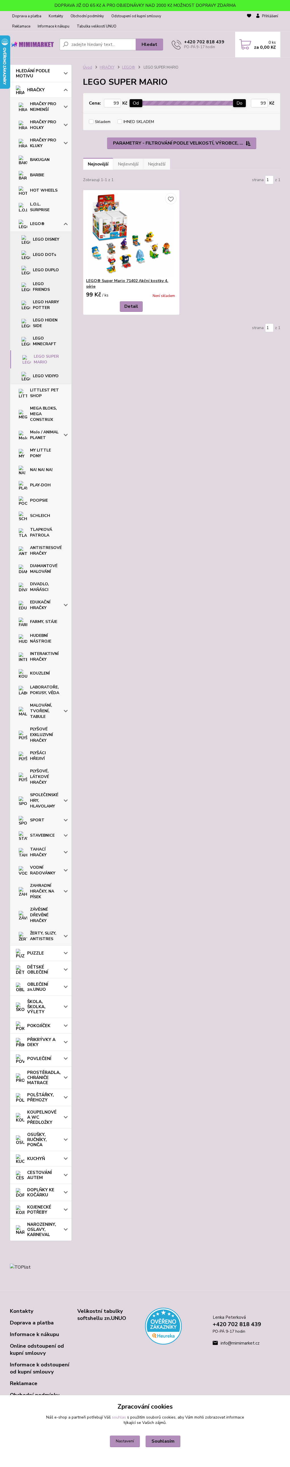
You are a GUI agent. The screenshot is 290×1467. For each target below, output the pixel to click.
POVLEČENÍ (39, 1058)
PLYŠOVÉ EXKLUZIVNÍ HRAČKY (41, 734)
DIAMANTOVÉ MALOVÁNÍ (43, 568)
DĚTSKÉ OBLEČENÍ (37, 969)
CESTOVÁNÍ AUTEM (39, 1175)
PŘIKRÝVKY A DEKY (41, 1042)
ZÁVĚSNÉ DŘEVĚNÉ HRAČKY (39, 915)
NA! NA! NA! (41, 469)
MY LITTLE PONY (40, 453)
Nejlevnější (128, 164)
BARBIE (37, 175)
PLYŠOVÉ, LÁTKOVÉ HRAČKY (39, 776)
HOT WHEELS (43, 190)
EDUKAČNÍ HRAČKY (40, 604)
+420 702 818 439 (204, 42)
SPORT (37, 820)
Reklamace (21, 26)
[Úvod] (32, 44)
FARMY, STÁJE (43, 621)
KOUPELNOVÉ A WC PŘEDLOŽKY (42, 1117)
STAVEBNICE (42, 835)
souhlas (119, 1417)
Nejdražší (156, 164)
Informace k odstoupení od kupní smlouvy (39, 1368)
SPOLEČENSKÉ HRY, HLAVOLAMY (44, 800)
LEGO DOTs (44, 254)
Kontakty (56, 16)
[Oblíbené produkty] (249, 21)
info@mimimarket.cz (240, 1343)
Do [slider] (239, 103)
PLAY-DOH (40, 485)
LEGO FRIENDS (41, 286)
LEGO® (37, 223)
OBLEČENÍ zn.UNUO (37, 986)
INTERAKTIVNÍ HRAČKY (44, 656)
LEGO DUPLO (46, 270)
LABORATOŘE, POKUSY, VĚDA (44, 690)
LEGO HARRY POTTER (46, 304)
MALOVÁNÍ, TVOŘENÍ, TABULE (41, 711)
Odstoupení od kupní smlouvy (136, 16)
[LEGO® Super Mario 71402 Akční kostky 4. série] (131, 234)
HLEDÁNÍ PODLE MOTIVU (33, 73)
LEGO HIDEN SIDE (45, 322)
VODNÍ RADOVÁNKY (42, 870)
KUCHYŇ (36, 1158)
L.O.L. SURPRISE (40, 207)
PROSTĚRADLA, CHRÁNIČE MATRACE (44, 1078)
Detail (131, 306)
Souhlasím (163, 1441)
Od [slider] (136, 103)
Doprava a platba (26, 16)
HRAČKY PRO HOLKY (43, 124)
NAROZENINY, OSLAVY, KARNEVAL (41, 1229)
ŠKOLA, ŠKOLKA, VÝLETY (36, 1007)
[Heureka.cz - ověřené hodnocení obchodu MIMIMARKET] (163, 1326)
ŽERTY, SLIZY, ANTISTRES (43, 936)
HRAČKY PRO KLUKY (43, 143)
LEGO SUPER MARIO (46, 359)
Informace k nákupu (53, 26)
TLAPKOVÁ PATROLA (41, 532)
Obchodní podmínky (87, 16)
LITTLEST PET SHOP (44, 392)
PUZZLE (35, 953)
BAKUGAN (40, 159)
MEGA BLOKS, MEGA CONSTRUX (43, 414)
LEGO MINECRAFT (44, 341)
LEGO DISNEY (46, 239)
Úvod (87, 67)
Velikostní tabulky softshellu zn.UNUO (101, 1314)
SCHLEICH (40, 515)
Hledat (149, 44)
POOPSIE (39, 500)
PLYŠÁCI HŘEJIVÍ (38, 755)
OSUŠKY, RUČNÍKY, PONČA (37, 1140)
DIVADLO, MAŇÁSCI (39, 586)
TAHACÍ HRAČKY (38, 852)
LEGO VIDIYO (46, 376)
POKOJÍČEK (38, 1026)
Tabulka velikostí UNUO (96, 26)
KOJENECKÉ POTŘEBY (39, 1209)
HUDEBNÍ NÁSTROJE (40, 638)
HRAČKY (36, 90)
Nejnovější (98, 164)
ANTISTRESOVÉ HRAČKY (46, 550)
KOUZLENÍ (40, 673)
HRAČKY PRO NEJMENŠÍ (43, 106)
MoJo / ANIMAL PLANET (44, 434)
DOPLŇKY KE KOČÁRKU (40, 1192)
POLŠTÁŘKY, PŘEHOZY (40, 1097)
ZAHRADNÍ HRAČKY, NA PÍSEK (42, 891)
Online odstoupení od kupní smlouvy (37, 1349)
